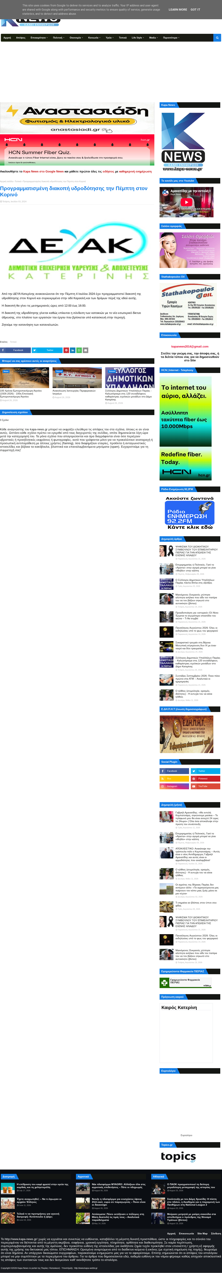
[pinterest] (205, 779)
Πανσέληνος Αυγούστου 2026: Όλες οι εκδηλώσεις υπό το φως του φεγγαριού (197, 629)
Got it (195, 9)
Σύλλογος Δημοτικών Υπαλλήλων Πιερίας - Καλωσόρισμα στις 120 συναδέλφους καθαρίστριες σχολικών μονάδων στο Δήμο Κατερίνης (128, 395)
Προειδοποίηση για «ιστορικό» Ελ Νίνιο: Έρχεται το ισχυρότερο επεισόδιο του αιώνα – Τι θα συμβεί (197, 615)
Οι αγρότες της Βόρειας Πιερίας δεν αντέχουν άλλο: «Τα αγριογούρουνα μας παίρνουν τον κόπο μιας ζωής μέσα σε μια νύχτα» (197, 889)
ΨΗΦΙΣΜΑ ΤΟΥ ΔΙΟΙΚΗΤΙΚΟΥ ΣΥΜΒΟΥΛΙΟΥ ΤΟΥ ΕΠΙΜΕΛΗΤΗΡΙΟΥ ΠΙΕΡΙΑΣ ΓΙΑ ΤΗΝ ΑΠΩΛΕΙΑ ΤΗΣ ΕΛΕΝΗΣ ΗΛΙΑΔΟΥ (197, 551)
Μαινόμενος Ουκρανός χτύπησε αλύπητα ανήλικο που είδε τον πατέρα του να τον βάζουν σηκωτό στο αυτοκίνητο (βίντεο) (196, 599)
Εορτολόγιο (186, 1135)
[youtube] (205, 786)
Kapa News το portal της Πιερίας (33, 1268)
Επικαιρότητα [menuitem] (38, 37)
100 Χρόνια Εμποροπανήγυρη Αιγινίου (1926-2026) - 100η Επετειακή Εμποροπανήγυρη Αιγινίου (21, 393)
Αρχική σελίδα (6, 181)
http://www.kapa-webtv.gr (85, 1268)
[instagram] (174, 786)
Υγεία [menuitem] (109, 37)
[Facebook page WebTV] (205, 794)
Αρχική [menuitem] (7, 37)
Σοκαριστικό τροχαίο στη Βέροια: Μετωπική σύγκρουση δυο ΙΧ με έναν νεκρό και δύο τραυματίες (196, 645)
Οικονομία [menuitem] (75, 37)
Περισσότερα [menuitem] (170, 37)
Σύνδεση (216, 1233)
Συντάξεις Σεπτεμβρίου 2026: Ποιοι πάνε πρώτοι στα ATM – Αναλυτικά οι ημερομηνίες (198, 678)
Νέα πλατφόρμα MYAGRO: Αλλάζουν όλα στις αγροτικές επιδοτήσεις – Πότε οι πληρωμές (119, 1186)
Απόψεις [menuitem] (20, 37)
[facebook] (174, 771)
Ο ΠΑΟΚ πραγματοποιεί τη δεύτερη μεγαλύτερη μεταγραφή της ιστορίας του (191, 1186)
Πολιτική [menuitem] (57, 37)
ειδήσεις (108, 171)
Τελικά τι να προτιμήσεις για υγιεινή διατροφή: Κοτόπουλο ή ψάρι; (38, 1215)
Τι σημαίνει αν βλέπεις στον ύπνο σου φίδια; (196, 904)
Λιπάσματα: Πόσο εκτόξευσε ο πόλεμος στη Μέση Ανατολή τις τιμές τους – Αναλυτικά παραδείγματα (118, 1217)
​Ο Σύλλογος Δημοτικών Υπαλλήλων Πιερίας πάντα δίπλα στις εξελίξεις (195, 581)
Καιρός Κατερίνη (179, 1007)
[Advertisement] (111, 67)
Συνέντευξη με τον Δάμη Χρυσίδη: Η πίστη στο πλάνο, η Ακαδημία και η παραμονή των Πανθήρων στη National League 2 (193, 1202)
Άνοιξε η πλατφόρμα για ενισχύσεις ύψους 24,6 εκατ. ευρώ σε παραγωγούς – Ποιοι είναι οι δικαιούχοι (119, 1202)
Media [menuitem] (152, 37)
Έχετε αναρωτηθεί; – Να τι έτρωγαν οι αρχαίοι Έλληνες (39, 1200)
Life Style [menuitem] (137, 37)
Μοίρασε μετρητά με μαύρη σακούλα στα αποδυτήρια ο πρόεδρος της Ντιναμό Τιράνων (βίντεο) (191, 1217)
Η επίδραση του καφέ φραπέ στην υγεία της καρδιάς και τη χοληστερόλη (42, 1186)
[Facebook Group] (174, 794)
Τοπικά (18, 181)
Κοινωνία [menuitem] (93, 37)
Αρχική (171, 1233)
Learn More (178, 9)
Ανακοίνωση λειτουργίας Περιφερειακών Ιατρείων (74, 392)
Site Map (202, 1233)
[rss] (174, 779)
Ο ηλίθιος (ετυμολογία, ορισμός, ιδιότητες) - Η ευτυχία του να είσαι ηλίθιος (194, 693)
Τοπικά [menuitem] (123, 37)
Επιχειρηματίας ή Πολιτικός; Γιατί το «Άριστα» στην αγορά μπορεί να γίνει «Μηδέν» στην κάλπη (196, 567)
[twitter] (205, 771)
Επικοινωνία (186, 1233)
